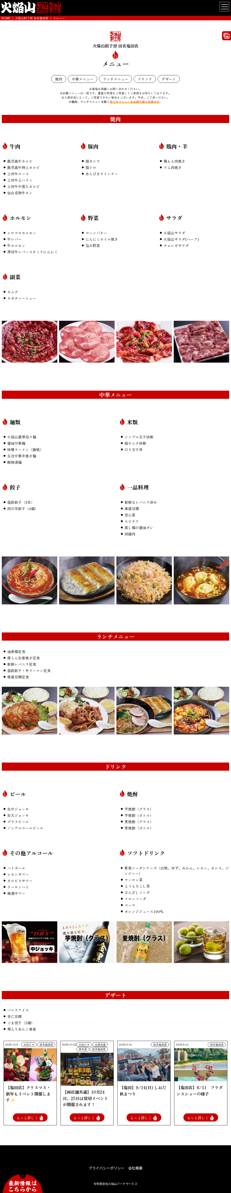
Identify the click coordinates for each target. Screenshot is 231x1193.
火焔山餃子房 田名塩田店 (31, 18)
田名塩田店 (46, 1044)
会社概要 (135, 1168)
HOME (5, 18)
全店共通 (100, 1044)
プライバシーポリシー (106, 1168)
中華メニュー (82, 79)
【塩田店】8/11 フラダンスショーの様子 (199, 1090)
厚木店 (83, 1049)
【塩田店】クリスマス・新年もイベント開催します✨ (28, 1093)
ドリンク (145, 79)
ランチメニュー (115, 79)
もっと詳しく (27, 1118)
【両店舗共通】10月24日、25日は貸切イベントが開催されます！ (85, 1098)
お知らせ (28, 1044)
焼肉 (58, 79)
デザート (169, 79)
